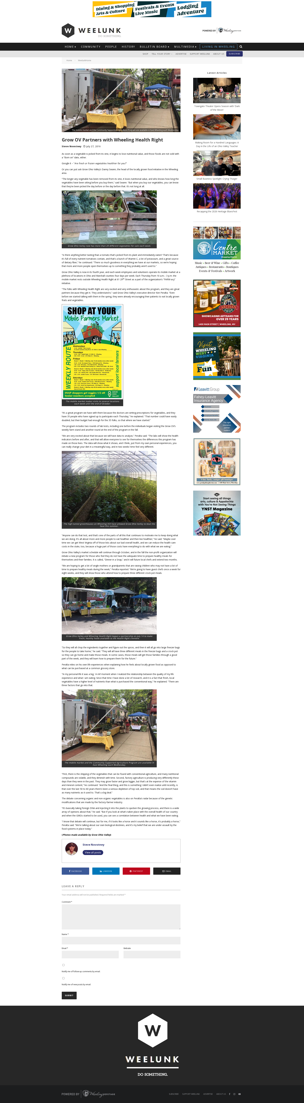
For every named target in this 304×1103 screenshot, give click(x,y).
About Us (218, 54)
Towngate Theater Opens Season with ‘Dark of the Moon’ (217, 108)
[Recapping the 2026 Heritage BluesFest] (217, 196)
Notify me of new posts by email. (76, 984)
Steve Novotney (72, 146)
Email (65, 948)
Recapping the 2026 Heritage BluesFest (217, 211)
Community (91, 46)
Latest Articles (217, 72)
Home (69, 46)
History (128, 46)
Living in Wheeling (218, 46)
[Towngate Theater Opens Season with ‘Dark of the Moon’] (217, 91)
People (111, 46)
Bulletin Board (153, 46)
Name (65, 934)
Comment (67, 902)
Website (127, 948)
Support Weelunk (200, 54)
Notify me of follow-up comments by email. (81, 971)
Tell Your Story (161, 54)
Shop (146, 54)
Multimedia (184, 46)
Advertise (181, 54)
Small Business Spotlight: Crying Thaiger (216, 178)
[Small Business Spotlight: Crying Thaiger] (217, 164)
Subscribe (234, 53)
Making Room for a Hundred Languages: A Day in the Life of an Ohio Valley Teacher (217, 144)
